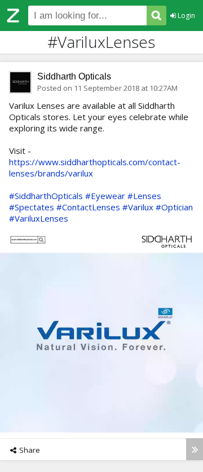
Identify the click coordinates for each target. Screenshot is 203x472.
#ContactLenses (88, 207)
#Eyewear (105, 195)
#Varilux (137, 207)
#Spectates (31, 207)
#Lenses (144, 195)
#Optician (174, 207)
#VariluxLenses (38, 218)
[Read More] (194, 449)
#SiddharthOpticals (46, 195)
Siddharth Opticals (74, 76)
